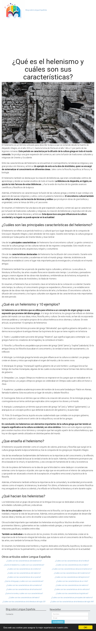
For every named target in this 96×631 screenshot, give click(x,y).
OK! (85, 627)
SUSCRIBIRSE (58, 622)
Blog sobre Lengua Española (36, 10)
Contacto (9, 614)
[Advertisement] (48, 38)
